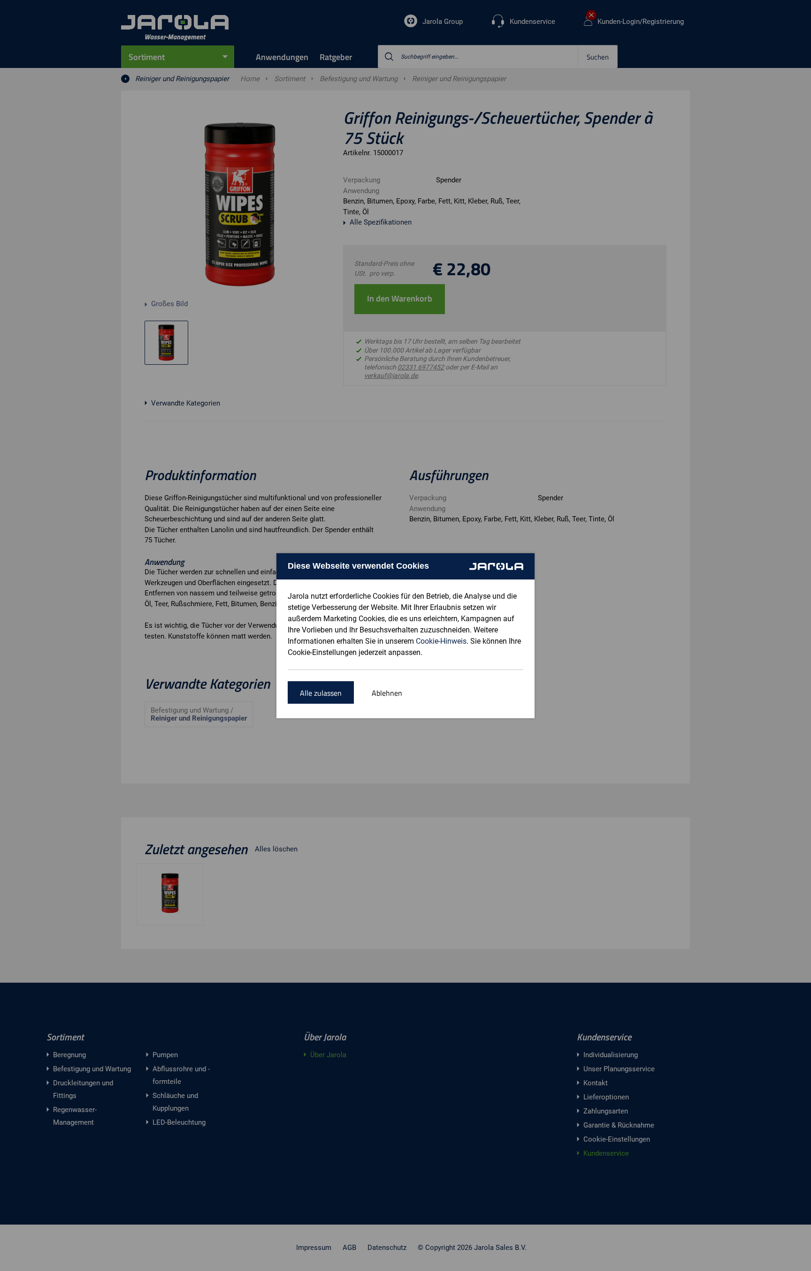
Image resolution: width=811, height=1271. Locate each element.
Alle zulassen (321, 693)
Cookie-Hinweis (441, 641)
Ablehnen (387, 693)
